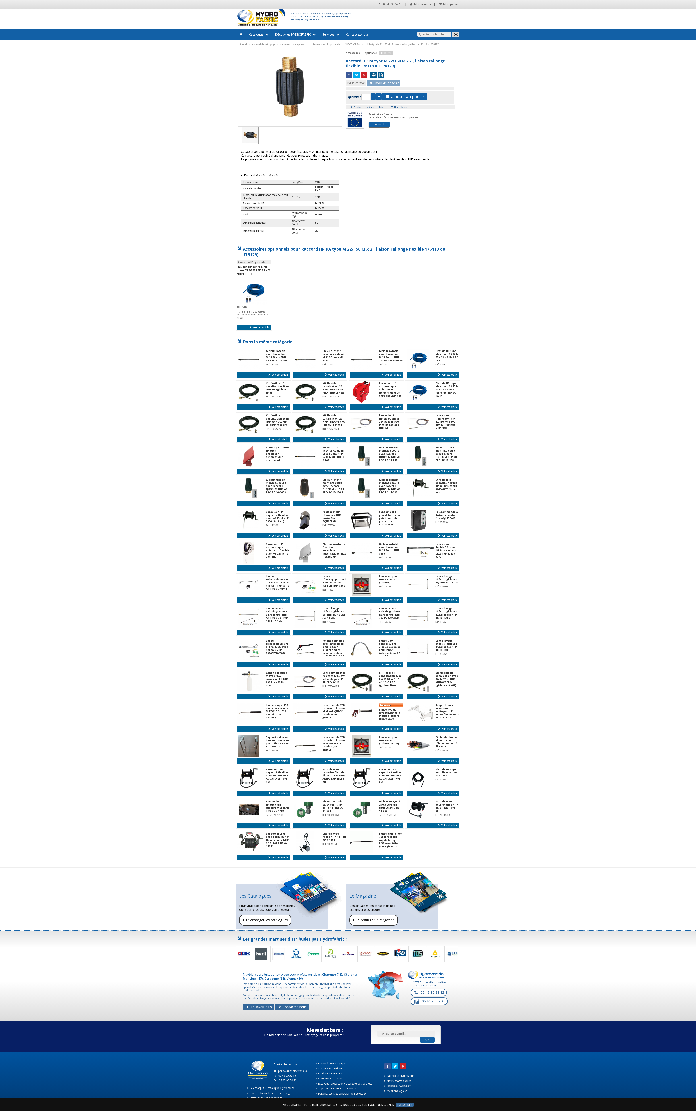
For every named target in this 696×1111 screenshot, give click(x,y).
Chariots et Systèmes (330, 1068)
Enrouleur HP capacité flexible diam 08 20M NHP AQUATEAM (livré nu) (277, 775)
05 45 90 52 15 (392, 4)
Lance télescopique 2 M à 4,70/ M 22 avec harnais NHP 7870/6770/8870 (277, 647)
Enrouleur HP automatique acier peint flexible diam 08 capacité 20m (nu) (391, 389)
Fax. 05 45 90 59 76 (284, 1080)
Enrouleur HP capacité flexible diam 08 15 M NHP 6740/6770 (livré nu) (446, 486)
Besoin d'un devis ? (386, 83)
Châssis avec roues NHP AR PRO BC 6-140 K (334, 837)
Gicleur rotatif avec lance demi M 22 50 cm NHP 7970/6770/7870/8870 (392, 356)
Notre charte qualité (398, 1081)
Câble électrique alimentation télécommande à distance (446, 742)
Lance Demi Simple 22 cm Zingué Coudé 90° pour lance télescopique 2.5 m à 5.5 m (390, 648)
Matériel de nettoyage (331, 1063)
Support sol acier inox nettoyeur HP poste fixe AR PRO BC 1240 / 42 (278, 742)
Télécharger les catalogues (265, 920)
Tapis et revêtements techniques (337, 1088)
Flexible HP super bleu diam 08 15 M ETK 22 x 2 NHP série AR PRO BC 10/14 (447, 389)
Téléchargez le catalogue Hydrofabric (271, 1088)
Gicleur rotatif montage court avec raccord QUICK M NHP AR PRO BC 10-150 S (333, 486)
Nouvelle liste (401, 107)
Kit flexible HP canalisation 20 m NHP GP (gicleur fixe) (277, 388)
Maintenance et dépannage (265, 1098)
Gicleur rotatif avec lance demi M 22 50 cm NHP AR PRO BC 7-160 (276, 356)
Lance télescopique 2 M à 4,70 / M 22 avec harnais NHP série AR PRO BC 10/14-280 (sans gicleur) (277, 584)
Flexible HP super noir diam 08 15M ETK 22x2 (446, 772)
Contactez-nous (357, 34)
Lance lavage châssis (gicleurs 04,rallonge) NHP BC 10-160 (446, 645)
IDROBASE (386, 53)
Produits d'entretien (329, 1073)
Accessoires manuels (330, 1078)
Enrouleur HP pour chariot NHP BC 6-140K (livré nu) (446, 806)
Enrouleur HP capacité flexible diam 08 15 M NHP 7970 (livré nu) (277, 516)
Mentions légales (396, 1091)
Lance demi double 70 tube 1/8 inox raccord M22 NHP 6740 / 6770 (446, 550)
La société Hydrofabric (400, 1075)
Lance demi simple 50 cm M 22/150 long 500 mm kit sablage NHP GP (389, 421)
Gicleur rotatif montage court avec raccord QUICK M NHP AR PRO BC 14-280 (390, 486)
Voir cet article (260, 327)
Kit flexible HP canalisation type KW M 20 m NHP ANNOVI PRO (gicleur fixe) (390, 679)
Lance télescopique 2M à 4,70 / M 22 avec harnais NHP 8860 (334, 581)
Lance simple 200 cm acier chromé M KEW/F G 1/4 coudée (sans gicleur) (333, 743)
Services (328, 34)
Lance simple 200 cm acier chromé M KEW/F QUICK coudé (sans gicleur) (333, 711)
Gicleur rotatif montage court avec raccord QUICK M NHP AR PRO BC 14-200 (390, 454)
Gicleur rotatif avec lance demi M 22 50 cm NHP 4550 (333, 356)
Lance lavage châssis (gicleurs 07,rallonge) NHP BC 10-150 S (446, 613)
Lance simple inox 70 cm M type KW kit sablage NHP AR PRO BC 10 (334, 677)
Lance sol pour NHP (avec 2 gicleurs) (388, 579)
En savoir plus (379, 124)
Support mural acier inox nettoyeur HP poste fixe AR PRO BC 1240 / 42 (447, 711)
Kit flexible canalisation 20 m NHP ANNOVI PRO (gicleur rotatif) (333, 420)
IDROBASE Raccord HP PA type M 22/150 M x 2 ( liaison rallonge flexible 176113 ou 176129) (392, 44)
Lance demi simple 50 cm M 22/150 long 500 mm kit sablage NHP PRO (445, 421)
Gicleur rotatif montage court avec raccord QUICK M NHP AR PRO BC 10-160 (446, 454)
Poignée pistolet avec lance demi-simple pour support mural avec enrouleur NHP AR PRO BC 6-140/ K (333, 650)
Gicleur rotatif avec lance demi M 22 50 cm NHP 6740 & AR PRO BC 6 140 (333, 454)
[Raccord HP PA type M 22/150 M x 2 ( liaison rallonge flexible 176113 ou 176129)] (250, 135)
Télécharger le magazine (374, 920)
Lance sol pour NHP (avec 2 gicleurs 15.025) (389, 740)
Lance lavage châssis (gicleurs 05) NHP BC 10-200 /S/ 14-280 (333, 613)
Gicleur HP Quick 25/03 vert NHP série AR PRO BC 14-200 (389, 806)
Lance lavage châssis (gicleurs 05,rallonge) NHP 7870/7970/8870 (390, 613)
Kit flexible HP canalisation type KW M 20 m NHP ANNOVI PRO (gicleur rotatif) (446, 679)
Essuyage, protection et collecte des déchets (344, 1083)
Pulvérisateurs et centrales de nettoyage (342, 1093)
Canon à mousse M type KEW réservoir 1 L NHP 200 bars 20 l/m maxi (277, 679)
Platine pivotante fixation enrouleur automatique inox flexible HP (334, 550)
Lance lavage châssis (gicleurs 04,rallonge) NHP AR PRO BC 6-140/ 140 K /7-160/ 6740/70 (277, 616)
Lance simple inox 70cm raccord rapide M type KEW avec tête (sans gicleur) (390, 840)
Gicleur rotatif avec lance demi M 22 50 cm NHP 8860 (389, 549)
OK (427, 1040)
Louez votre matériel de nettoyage (270, 1093)
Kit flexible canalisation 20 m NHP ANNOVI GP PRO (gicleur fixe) (333, 388)
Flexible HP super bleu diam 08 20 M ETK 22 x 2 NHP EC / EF (253, 270)
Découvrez (293, 34)
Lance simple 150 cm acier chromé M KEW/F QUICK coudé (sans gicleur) (277, 711)
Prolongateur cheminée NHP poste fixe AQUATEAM (331, 516)
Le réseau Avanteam (398, 1085)
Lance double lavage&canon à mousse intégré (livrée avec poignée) (389, 716)
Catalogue (256, 34)
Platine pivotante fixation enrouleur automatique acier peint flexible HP (277, 455)
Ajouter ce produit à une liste (368, 107)
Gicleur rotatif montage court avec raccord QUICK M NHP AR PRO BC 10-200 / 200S (276, 487)
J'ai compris (405, 1105)
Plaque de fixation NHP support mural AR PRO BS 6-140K (277, 806)
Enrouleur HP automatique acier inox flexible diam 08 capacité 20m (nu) (277, 550)
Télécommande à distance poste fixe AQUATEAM (446, 515)
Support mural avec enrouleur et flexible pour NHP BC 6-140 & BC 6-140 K (277, 840)
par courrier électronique (292, 1071)
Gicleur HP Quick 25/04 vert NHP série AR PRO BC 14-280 (333, 806)
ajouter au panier (406, 96)
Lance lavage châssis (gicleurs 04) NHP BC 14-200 (446, 579)
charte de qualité (323, 995)
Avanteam (272, 995)
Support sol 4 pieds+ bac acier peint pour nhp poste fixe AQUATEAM (389, 518)
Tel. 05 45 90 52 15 (284, 1075)
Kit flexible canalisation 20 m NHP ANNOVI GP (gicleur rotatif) (277, 420)
